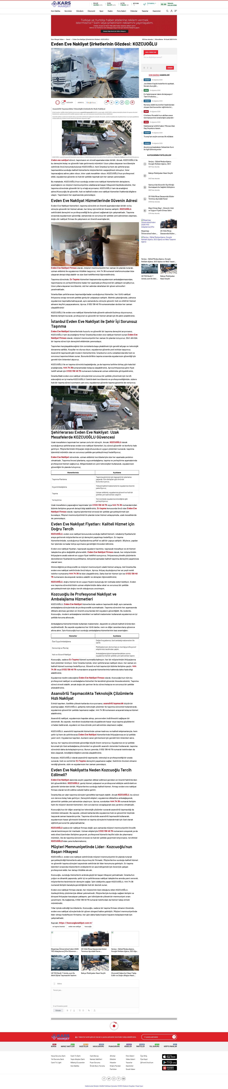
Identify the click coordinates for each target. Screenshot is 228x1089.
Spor (101, 11)
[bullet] (83, 1010)
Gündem (79, 11)
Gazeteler (157, 11)
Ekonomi (91, 11)
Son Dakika (55, 11)
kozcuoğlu (88, 926)
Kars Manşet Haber (57, 39)
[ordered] (79, 1010)
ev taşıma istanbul (59, 926)
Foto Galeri (121, 11)
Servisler (68, 11)
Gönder (58, 1010)
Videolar (133, 11)
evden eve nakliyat (75, 926)
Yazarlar (145, 11)
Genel (68, 39)
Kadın (110, 11)
